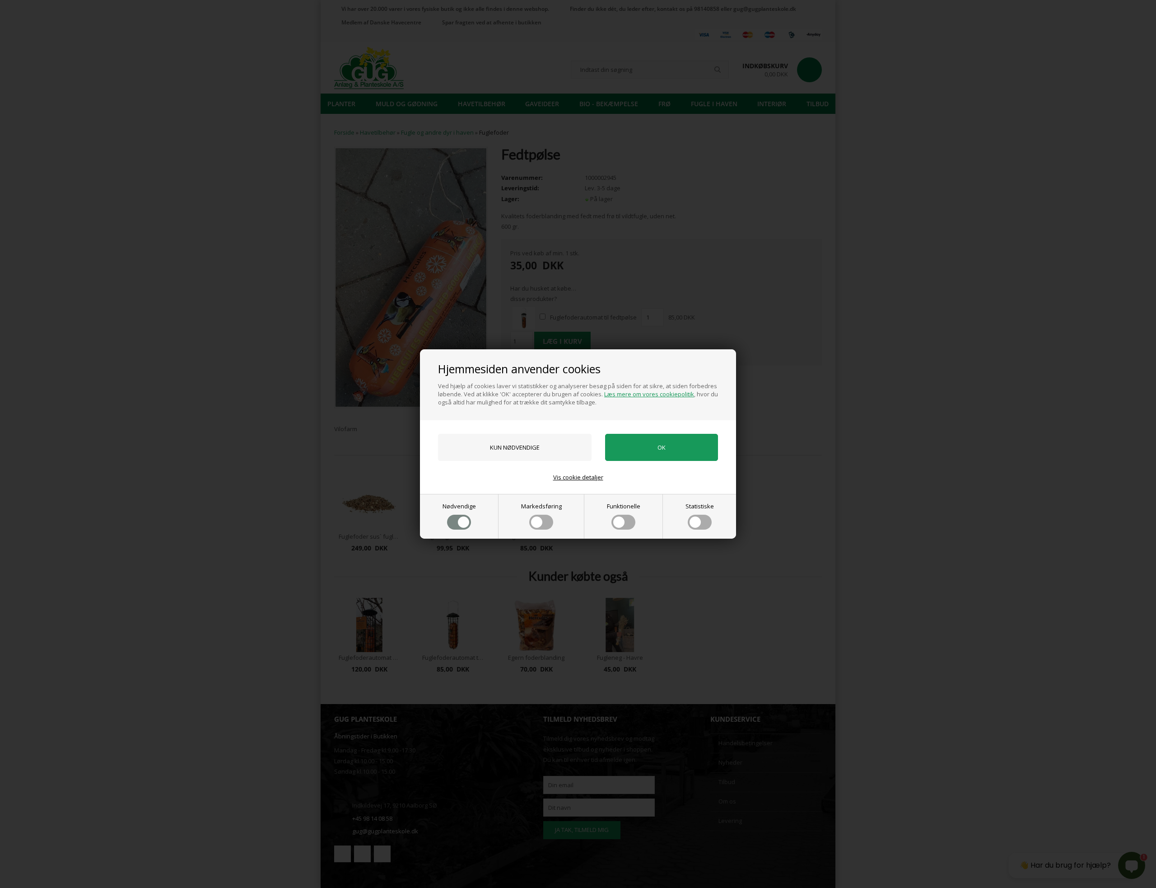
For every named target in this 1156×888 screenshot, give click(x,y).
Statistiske (699, 506)
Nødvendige (459, 506)
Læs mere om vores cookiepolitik (649, 394)
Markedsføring (541, 506)
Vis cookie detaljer (578, 477)
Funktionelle (623, 506)
